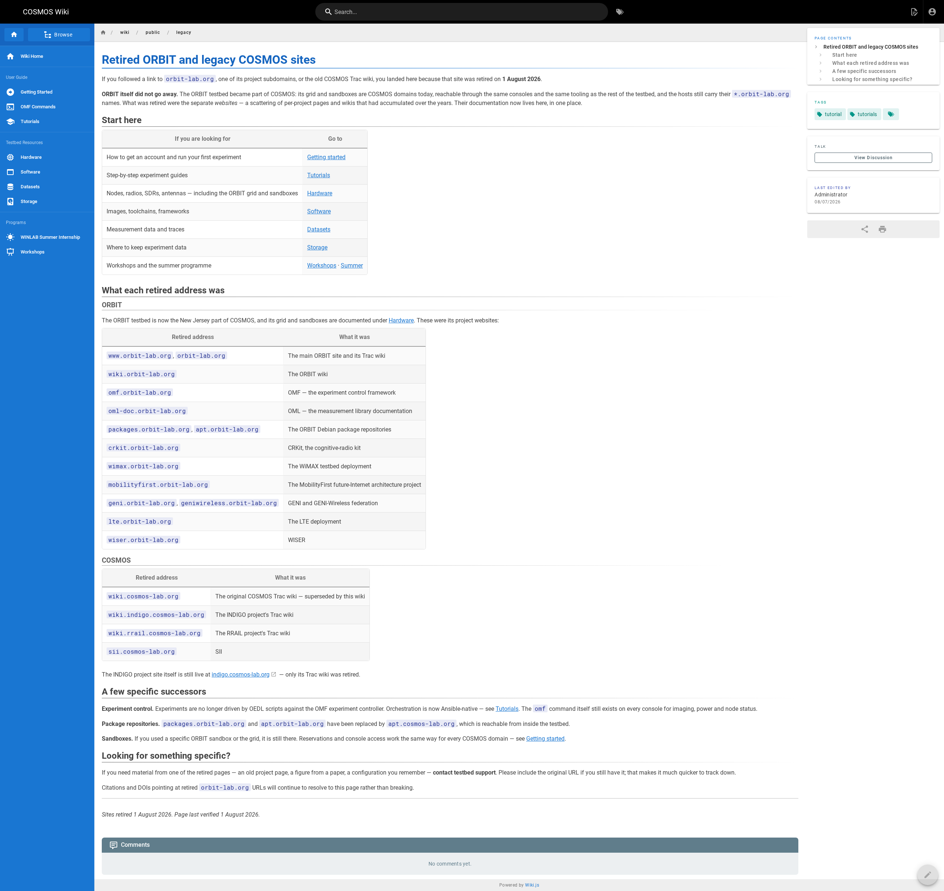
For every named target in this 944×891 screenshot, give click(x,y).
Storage (317, 247)
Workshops (321, 265)
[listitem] (873, 47)
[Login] (932, 12)
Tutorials (318, 175)
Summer (352, 265)
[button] (914, 12)
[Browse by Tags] (620, 12)
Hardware (319, 193)
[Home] (14, 34)
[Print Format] (882, 229)
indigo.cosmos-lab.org (241, 674)
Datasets (318, 229)
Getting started (326, 157)
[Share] (865, 229)
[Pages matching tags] (891, 114)
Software (319, 211)
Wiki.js (532, 885)
